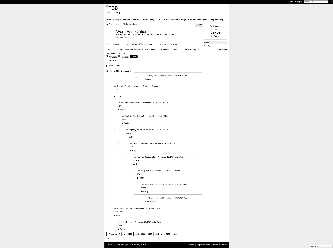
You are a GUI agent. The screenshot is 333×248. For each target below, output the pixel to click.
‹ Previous (112, 234)
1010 (137, 234)
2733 (168, 234)
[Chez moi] (110, 36)
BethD (127, 86)
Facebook (124, 57)
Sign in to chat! (315, 246)
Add (200, 25)
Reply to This (113, 66)
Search (330, 2)
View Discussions (126, 37)
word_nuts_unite (118, 53)
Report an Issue (203, 245)
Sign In (299, 2)
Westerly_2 (145, 143)
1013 (157, 234)
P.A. (157, 76)
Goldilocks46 (134, 102)
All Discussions (113, 24)
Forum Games (168, 34)
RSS (108, 238)
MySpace (113, 57)
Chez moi (129, 34)
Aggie (125, 245)
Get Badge (222, 49)
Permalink (146, 76)
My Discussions (130, 24)
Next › (175, 234)
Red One (136, 116)
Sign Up (293, 2)
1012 (150, 234)
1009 (130, 234)
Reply (117, 96)
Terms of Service (220, 245)
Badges (191, 245)
